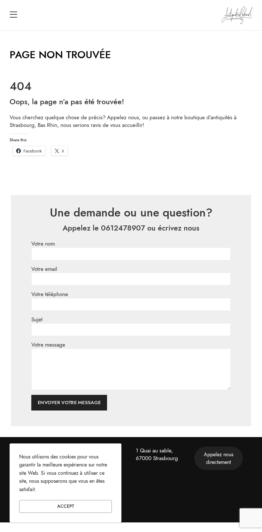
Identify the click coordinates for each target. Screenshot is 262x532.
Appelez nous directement (218, 458)
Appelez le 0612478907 (104, 228)
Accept (65, 506)
